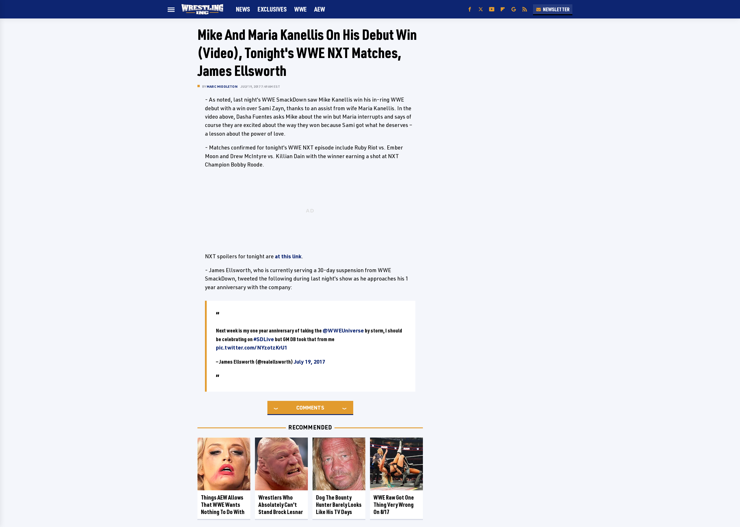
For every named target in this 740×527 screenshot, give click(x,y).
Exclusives (272, 9)
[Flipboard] (502, 9)
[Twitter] (480, 9)
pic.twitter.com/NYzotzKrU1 (251, 347)
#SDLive (264, 339)
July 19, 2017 (309, 361)
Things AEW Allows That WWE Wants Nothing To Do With (223, 504)
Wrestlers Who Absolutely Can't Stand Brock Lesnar (280, 504)
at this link (288, 256)
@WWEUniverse (343, 330)
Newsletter (556, 9)
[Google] (513, 9)
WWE (300, 9)
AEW (319, 9)
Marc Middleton (222, 86)
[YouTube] (491, 9)
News (243, 9)
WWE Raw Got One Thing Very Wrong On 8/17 (393, 504)
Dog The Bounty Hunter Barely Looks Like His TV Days (339, 504)
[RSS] (524, 9)
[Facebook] (469, 9)
